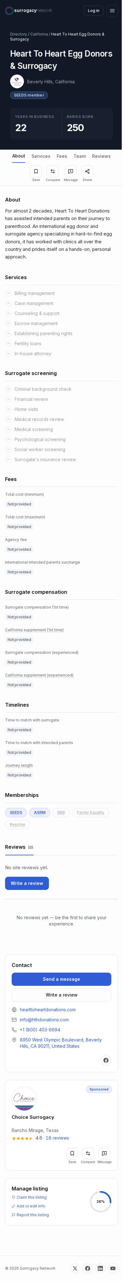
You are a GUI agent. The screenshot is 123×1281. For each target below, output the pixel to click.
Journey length (19, 765)
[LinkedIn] (100, 1268)
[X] (75, 1268)
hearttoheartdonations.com (48, 1009)
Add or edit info (31, 1206)
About (18, 155)
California (39, 34)
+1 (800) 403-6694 (40, 1029)
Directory (18, 34)
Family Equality (90, 812)
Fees (62, 156)
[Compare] (53, 171)
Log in (93, 10)
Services (41, 156)
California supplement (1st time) (34, 629)
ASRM (39, 812)
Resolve (17, 824)
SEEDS (16, 812)
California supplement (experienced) (39, 675)
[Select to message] (71, 171)
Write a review (27, 883)
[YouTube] (113, 1268)
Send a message (61, 979)
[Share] (87, 171)
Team (79, 156)
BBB (61, 812)
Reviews (101, 156)
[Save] (36, 171)
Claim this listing (32, 1197)
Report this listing (33, 1214)
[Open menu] (112, 10)
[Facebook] (106, 1060)
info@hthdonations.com (44, 1019)
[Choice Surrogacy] (61, 1125)
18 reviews (57, 1137)
